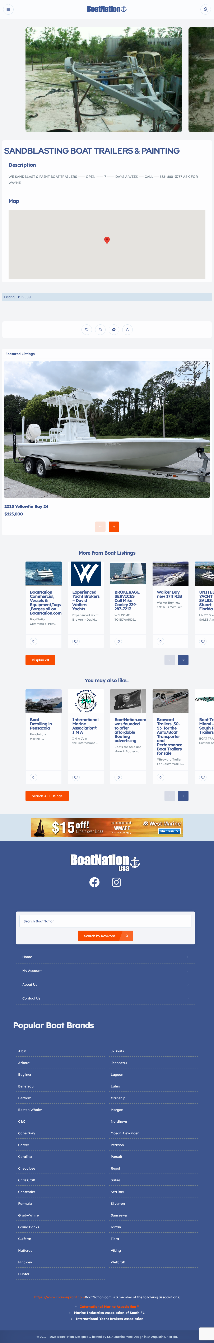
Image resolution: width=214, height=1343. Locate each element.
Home (27, 957)
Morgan (117, 1110)
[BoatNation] (107, 9)
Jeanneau (119, 1063)
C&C (21, 1121)
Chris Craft (26, 1180)
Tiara (115, 1239)
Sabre (115, 1180)
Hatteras (25, 1250)
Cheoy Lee (26, 1168)
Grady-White (28, 1215)
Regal (115, 1168)
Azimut (23, 1063)
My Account (32, 971)
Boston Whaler (30, 1110)
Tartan (116, 1227)
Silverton (118, 1203)
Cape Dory (26, 1133)
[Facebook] (94, 882)
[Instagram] (116, 882)
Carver (23, 1145)
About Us (29, 984)
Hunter (23, 1274)
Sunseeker (119, 1215)
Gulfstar (24, 1239)
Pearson (117, 1145)
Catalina (25, 1156)
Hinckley (25, 1262)
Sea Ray (117, 1192)
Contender (26, 1192)
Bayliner (24, 1074)
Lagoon (117, 1074)
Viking (116, 1250)
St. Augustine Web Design (125, 1337)
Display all (40, 660)
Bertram (24, 1098)
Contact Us (31, 998)
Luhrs (115, 1086)
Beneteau (26, 1086)
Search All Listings (47, 796)
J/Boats (117, 1051)
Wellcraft (118, 1262)
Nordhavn (119, 1121)
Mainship (118, 1098)
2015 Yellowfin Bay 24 (26, 506)
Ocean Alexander (125, 1133)
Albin (22, 1051)
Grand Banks (28, 1227)
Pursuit (116, 1156)
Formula (25, 1203)
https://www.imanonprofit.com (59, 1297)
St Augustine (156, 1337)
